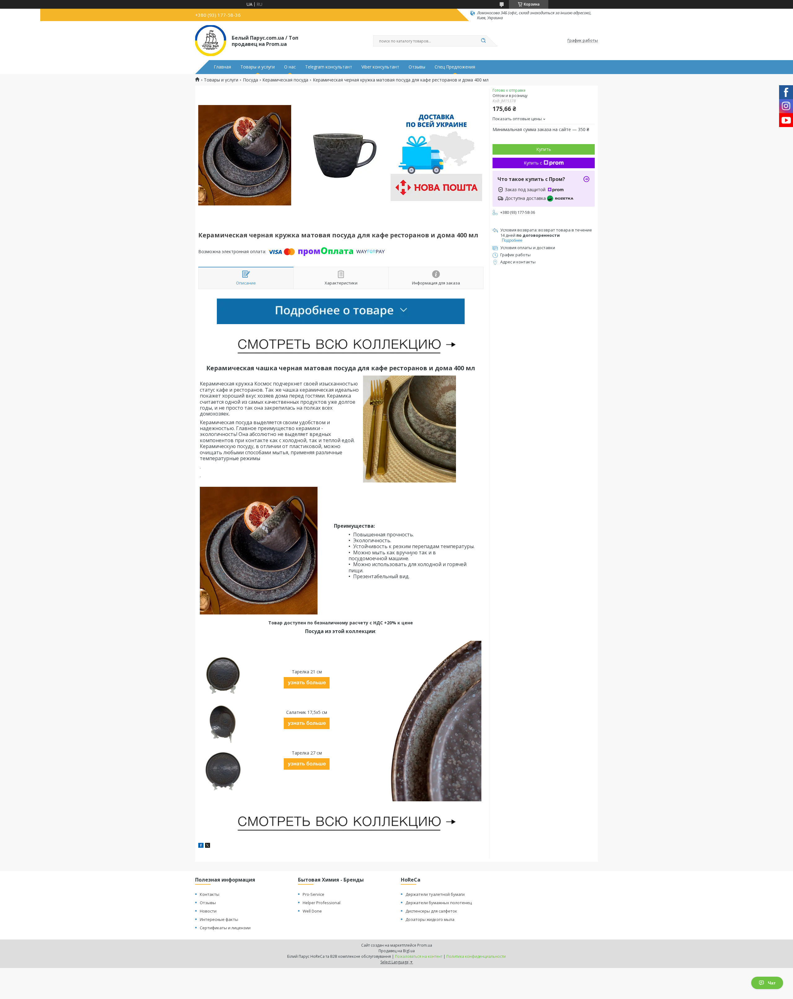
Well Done (312, 911)
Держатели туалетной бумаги (435, 894)
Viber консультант (380, 67)
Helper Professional (321, 902)
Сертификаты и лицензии (225, 928)
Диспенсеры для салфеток (431, 911)
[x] (207, 846)
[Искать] (483, 40)
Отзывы (417, 67)
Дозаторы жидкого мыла (429, 919)
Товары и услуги (257, 67)
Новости (208, 911)
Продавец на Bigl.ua (397, 950)
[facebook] (201, 846)
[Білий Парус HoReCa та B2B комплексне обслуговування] (210, 40)
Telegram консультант (328, 67)
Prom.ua (424, 945)
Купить (543, 149)
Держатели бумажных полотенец (438, 902)
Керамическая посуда (285, 80)
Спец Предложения (455, 67)
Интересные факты (219, 919)
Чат (772, 982)
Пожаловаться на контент (418, 956)
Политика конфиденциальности (476, 956)
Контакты (209, 894)
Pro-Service (313, 894)
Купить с (533, 163)
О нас (290, 67)
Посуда (250, 80)
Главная (222, 67)
